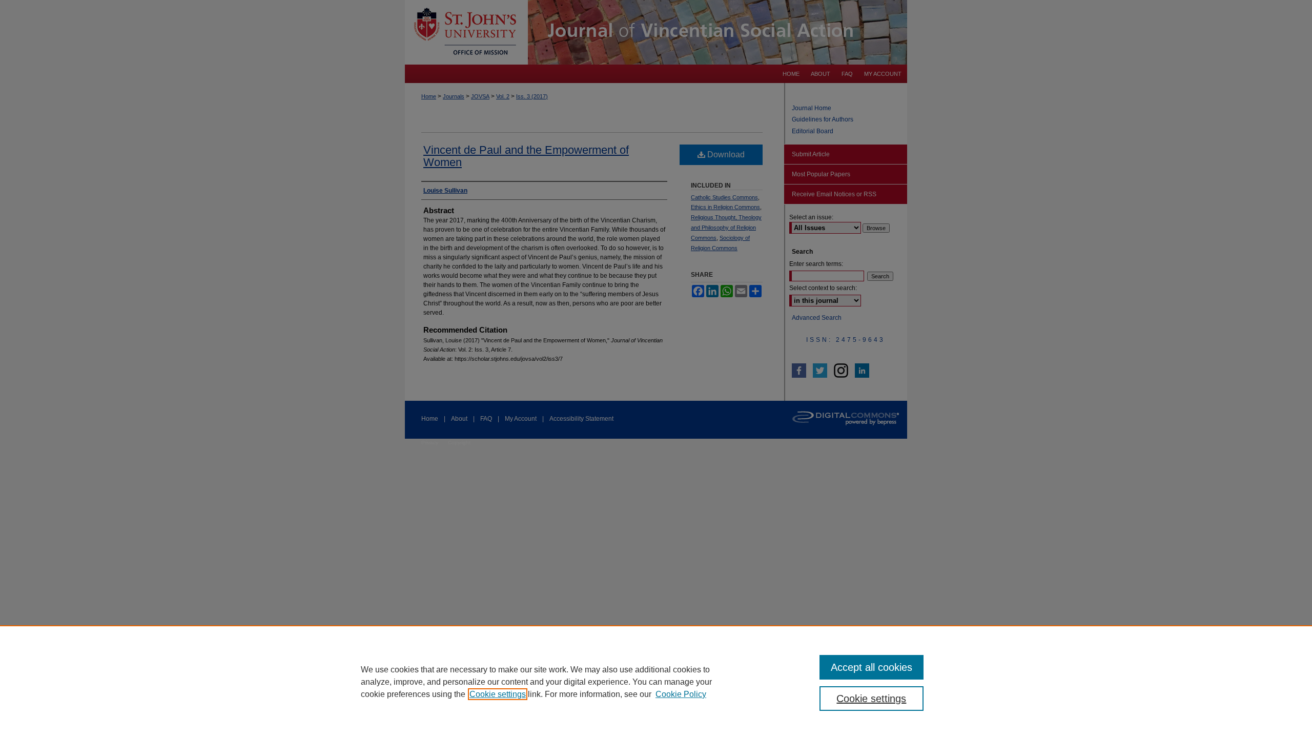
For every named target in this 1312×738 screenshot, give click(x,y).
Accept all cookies (871, 667)
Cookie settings (497, 694)
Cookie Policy (680, 694)
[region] (656, 681)
